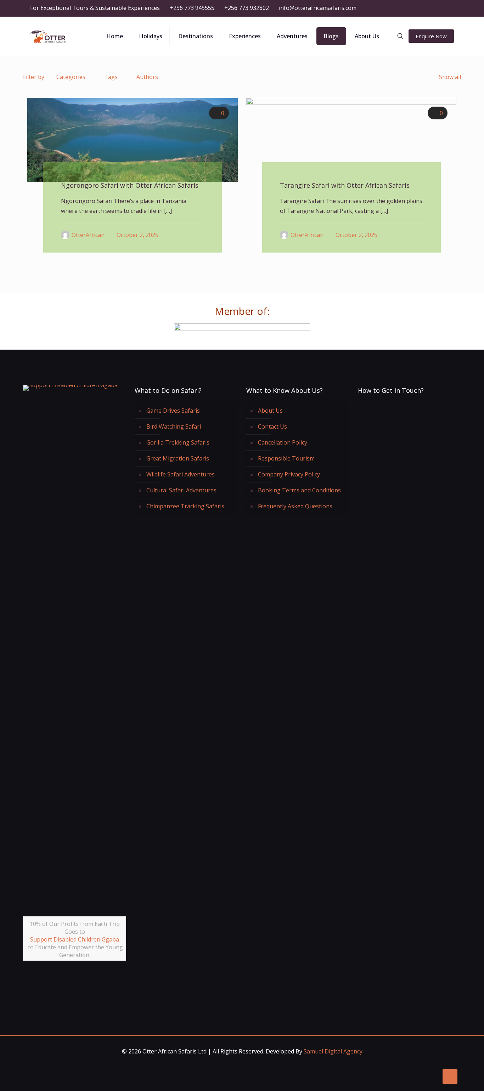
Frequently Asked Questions (295, 506)
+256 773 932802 (246, 8)
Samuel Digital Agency (333, 1051)
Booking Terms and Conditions (299, 490)
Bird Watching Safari (173, 426)
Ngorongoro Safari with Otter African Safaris (129, 185)
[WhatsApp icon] (396, 8)
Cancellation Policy (282, 442)
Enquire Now (431, 36)
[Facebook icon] (405, 8)
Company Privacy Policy (289, 474)
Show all (450, 77)
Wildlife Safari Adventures (180, 474)
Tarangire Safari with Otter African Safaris (345, 185)
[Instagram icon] (432, 8)
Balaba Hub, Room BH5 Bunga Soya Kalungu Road (408, 499)
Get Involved (78, 980)
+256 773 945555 (192, 8)
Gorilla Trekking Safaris (177, 442)
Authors (147, 77)
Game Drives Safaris (173, 410)
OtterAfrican (88, 235)
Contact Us (272, 426)
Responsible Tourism (286, 458)
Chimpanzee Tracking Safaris (185, 506)
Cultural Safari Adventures (181, 490)
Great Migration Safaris (177, 458)
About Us (270, 410)
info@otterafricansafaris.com (317, 8)
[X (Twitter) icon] (414, 8)
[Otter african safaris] (48, 36)
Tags (111, 77)
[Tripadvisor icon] (441, 8)
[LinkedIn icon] (423, 8)
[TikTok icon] (449, 8)
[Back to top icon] (450, 1076)
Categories (70, 77)
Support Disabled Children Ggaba (74, 939)
